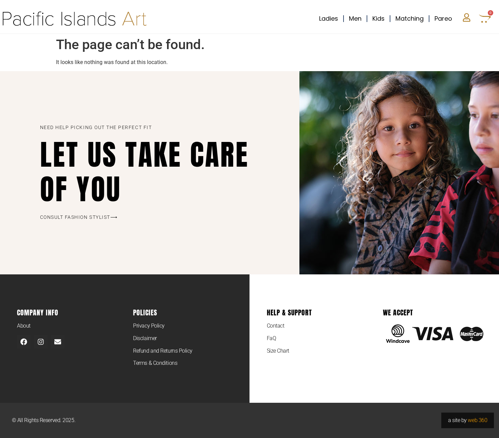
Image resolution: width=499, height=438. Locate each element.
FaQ (271, 338)
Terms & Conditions (155, 363)
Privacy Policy (149, 325)
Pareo (443, 18)
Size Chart (278, 351)
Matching (409, 18)
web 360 (477, 420)
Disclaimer (145, 338)
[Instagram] (41, 342)
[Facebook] (24, 342)
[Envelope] (57, 342)
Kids (378, 18)
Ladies (328, 18)
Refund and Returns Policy (162, 351)
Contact (275, 325)
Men (355, 18)
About (24, 325)
